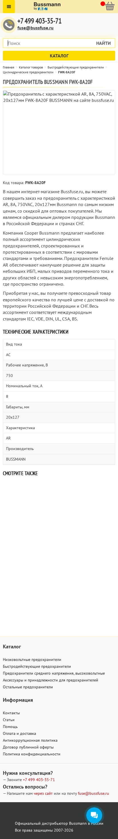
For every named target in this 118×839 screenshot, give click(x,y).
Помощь (10, 726)
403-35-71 (39, 779)
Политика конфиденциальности (31, 754)
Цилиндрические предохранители (28, 72)
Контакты (11, 712)
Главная (8, 67)
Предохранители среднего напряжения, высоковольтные (54, 673)
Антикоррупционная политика (30, 740)
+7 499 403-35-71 (39, 21)
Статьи (9, 719)
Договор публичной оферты (28, 747)
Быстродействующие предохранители (76, 67)
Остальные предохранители (28, 686)
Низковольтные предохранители (32, 659)
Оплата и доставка (19, 733)
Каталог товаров (31, 67)
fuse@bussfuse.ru (35, 28)
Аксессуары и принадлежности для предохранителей (50, 680)
